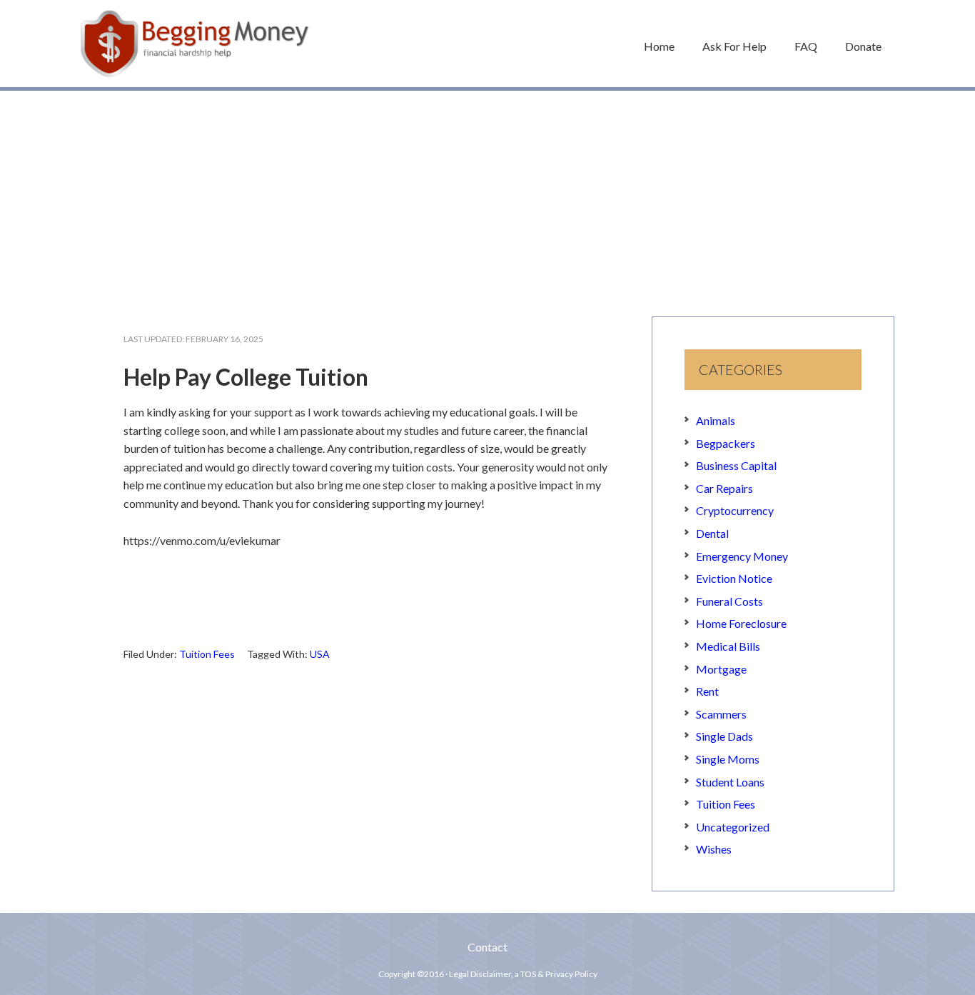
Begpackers (725, 443)
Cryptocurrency (735, 510)
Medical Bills (728, 646)
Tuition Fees (207, 654)
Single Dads (724, 736)
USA (320, 654)
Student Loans (730, 782)
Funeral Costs (729, 601)
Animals (715, 420)
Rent (707, 691)
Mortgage (721, 669)
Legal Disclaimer (480, 974)
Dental (712, 533)
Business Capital (736, 465)
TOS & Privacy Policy (558, 974)
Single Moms (727, 759)
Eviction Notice (734, 578)
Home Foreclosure (741, 623)
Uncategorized (732, 827)
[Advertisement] (487, 196)
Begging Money (195, 43)
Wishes (714, 849)
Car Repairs (724, 488)
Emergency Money (742, 556)
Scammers (721, 714)
